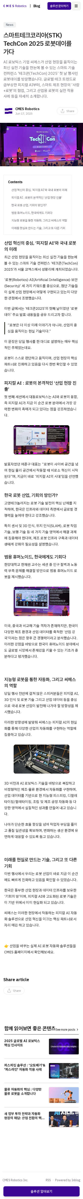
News (9, 25)
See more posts (65, 1029)
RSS (48, 1180)
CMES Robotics (27, 109)
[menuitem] (67, 111)
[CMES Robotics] (8, 111)
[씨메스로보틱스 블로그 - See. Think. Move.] (15, 6)
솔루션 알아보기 (41, 1191)
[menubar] (67, 111)
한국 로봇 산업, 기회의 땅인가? (29, 205)
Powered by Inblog (67, 1180)
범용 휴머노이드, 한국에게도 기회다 (31, 213)
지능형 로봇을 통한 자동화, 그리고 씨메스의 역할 (39, 220)
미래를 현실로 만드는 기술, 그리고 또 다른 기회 (38, 228)
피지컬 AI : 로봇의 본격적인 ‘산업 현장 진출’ (36, 197)
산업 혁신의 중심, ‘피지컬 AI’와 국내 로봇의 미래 (39, 190)
